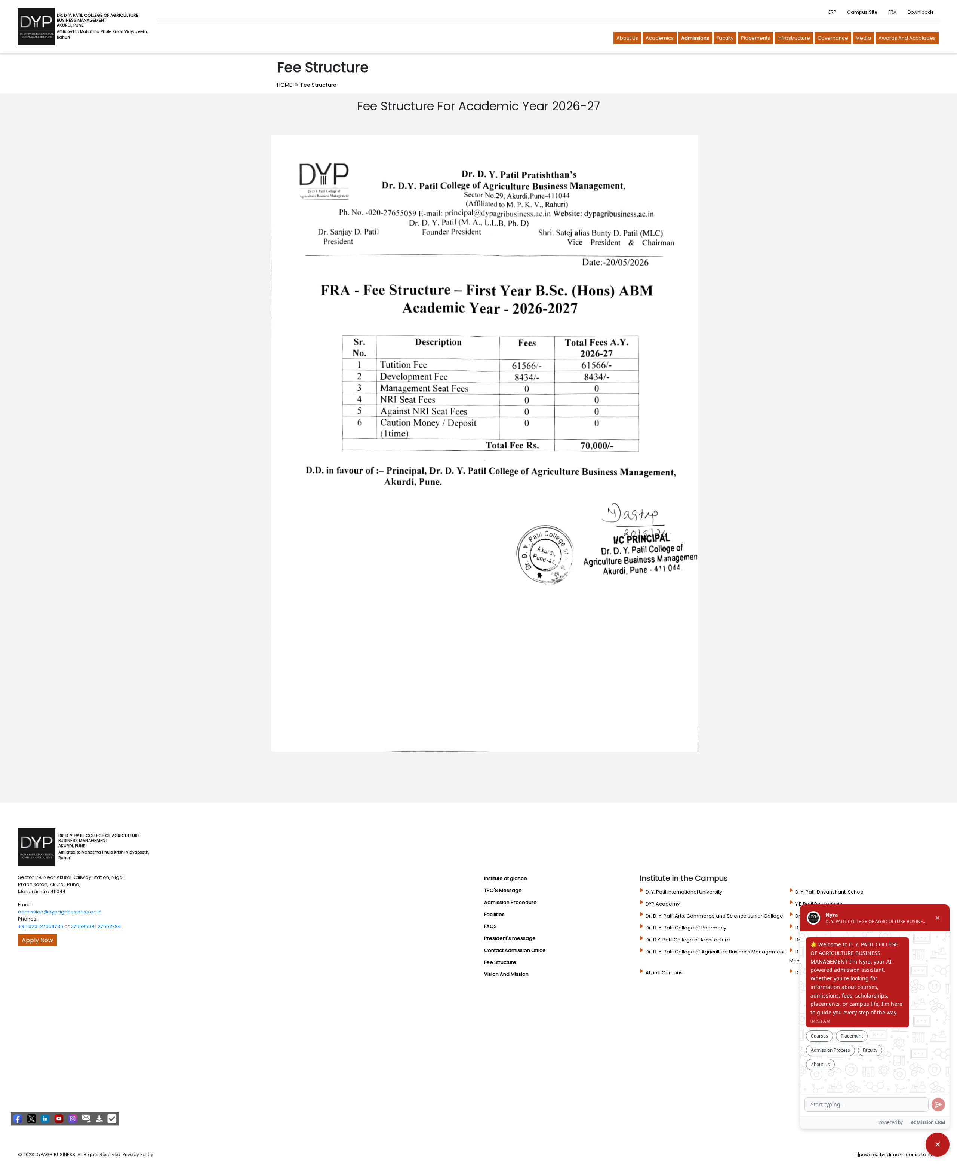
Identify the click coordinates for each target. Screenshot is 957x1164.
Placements (755, 38)
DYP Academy (663, 904)
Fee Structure (318, 85)
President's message (510, 938)
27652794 (109, 926)
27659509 (82, 926)
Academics (660, 38)
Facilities (494, 914)
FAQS (490, 926)
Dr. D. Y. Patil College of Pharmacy (686, 928)
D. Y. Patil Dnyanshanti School (830, 892)
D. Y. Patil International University (684, 892)
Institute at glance (505, 878)
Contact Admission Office (515, 950)
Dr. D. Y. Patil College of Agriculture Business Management (715, 952)
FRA (892, 12)
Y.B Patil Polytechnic (818, 904)
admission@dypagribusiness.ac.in (60, 912)
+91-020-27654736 (40, 926)
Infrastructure (794, 38)
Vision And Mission (506, 974)
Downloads (921, 12)
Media (863, 38)
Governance (833, 38)
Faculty (725, 38)
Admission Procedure (510, 902)
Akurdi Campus (664, 973)
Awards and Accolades (907, 38)
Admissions (695, 38)
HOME (284, 85)
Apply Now (37, 940)
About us (627, 38)
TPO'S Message (503, 890)
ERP (832, 12)
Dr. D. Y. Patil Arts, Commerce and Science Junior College (714, 916)
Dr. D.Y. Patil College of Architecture (688, 940)
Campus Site (862, 12)
